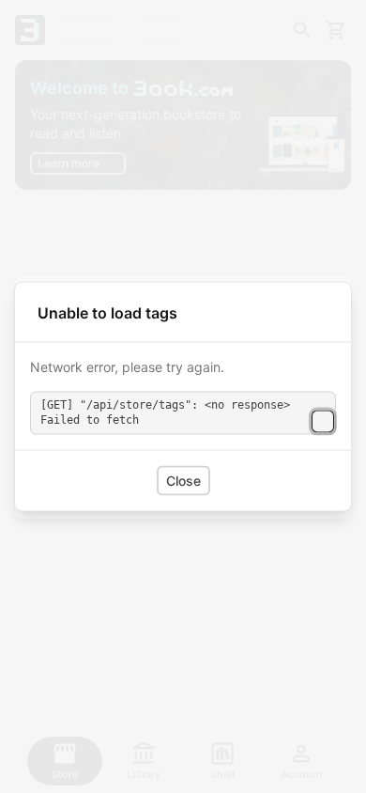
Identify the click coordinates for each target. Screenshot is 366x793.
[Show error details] (323, 421)
